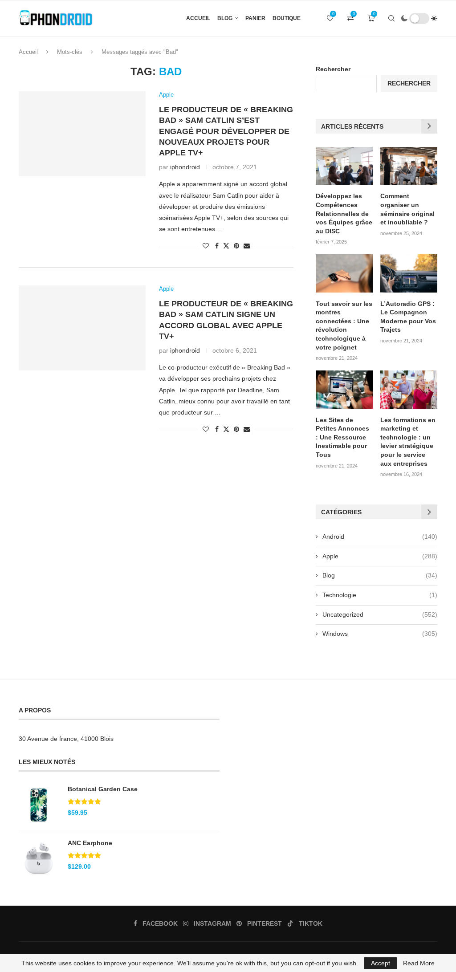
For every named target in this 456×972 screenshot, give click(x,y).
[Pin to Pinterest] (236, 245)
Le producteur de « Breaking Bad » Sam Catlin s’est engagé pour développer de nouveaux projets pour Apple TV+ (226, 131)
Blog (224, 18)
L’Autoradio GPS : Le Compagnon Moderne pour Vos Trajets (408, 316)
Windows (379, 633)
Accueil (198, 18)
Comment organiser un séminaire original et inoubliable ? (407, 209)
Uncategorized (379, 614)
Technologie (379, 594)
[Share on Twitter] (226, 245)
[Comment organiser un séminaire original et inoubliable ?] (408, 166)
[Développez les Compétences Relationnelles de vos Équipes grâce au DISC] (344, 166)
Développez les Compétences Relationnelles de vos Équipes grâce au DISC (344, 213)
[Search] (391, 18)
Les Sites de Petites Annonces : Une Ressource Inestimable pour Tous (342, 437)
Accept (380, 963)
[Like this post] (206, 245)
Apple (379, 556)
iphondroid (185, 167)
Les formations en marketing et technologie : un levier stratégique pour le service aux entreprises (408, 441)
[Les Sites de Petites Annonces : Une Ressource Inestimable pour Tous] (344, 389)
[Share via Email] (247, 245)
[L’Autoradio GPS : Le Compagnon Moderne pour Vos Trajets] (408, 273)
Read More (419, 963)
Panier (255, 18)
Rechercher (333, 69)
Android (379, 536)
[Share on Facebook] (217, 245)
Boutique (287, 18)
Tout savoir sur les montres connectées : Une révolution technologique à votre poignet (344, 325)
